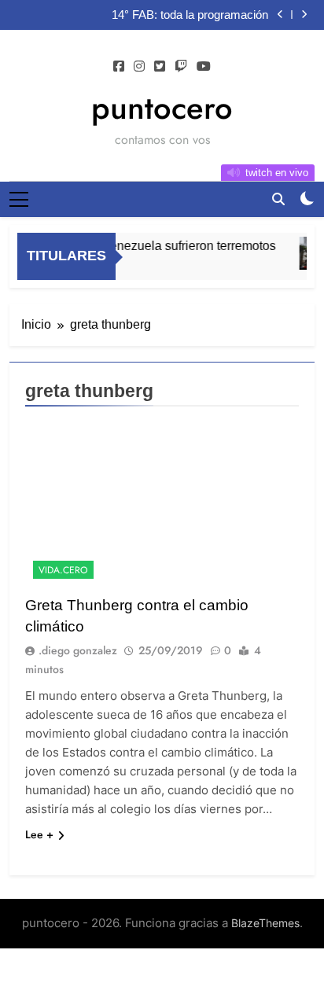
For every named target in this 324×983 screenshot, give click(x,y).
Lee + (39, 834)
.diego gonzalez (78, 650)
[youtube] (203, 66)
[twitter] (159, 66)
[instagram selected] (139, 66)
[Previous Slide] (280, 14)
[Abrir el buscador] (278, 199)
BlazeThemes (265, 923)
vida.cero (63, 570)
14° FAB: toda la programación (190, 15)
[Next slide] (304, 14)
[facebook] (119, 66)
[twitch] (181, 66)
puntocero (162, 108)
